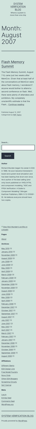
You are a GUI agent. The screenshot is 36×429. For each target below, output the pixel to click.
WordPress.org (7, 404)
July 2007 (5, 320)
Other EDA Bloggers (9, 379)
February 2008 (7, 304)
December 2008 (7, 284)
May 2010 (5, 248)
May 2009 (5, 268)
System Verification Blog (18, 6)
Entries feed (6, 398)
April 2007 (5, 330)
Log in (3, 395)
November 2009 (8, 255)
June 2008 (5, 294)
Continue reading (16, 104)
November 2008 (8, 288)
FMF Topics (17, 115)
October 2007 (7, 310)
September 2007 (8, 314)
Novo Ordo (5, 375)
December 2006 (7, 343)
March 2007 (6, 333)
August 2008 (6, 291)
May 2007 (5, 327)
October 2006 (7, 350)
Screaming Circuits (9, 382)
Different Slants (7, 366)
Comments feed (7, 401)
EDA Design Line (8, 369)
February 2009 (7, 278)
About (3, 239)
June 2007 (5, 324)
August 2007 (6, 317)
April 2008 (5, 301)
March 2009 (6, 275)
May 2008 (5, 297)
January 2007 (7, 340)
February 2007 (7, 337)
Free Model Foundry (9, 372)
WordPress (22, 421)
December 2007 (7, 307)
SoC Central (6, 385)
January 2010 (6, 252)
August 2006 (6, 356)
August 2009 (6, 258)
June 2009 (5, 265)
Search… (5, 142)
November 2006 (8, 346)
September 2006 (8, 353)
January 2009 (7, 281)
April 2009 (5, 271)
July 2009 (5, 262)
